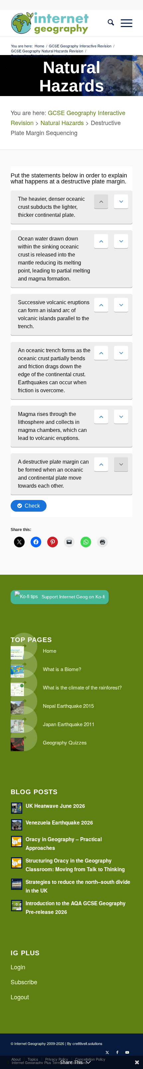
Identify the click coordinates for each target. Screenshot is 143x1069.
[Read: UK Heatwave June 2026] (17, 808)
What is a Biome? (62, 668)
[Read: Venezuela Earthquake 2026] (17, 825)
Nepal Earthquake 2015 (68, 705)
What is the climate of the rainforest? (82, 687)
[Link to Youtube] (127, 1052)
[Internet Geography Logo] (59, 23)
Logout (20, 996)
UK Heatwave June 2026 (55, 806)
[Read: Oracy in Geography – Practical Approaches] (17, 842)
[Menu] (123, 23)
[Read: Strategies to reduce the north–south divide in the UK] (17, 884)
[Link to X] (107, 1052)
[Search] (107, 23)
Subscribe (24, 981)
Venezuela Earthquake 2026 (59, 822)
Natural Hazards (62, 122)
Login (18, 966)
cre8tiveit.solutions (87, 1043)
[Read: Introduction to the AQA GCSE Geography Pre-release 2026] (17, 906)
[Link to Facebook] (117, 1052)
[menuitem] (107, 23)
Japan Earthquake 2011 (68, 723)
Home (49, 650)
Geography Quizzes (65, 742)
